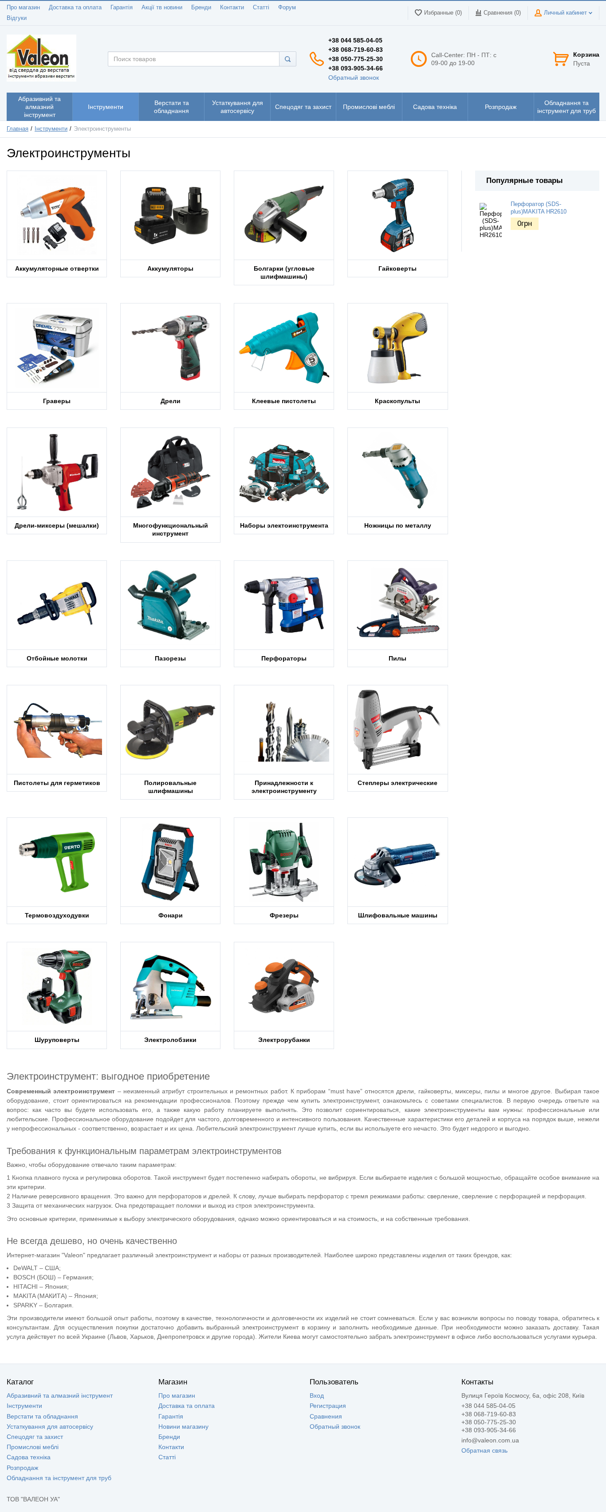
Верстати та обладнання (42, 1416)
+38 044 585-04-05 (355, 40)
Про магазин (23, 7)
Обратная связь (484, 1450)
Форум (287, 7)
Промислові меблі (33, 1446)
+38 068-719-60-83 (355, 49)
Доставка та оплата (75, 7)
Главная (17, 129)
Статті (261, 7)
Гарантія (121, 7)
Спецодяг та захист (35, 1436)
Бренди (201, 7)
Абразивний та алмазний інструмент (60, 1395)
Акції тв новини (162, 7)
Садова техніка (29, 1457)
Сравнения (326, 1416)
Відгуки (17, 18)
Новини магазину (183, 1426)
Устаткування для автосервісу (50, 1426)
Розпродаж (22, 1467)
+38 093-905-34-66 (355, 68)
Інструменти (51, 129)
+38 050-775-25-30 (355, 58)
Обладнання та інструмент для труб (59, 1477)
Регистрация (328, 1405)
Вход (317, 1395)
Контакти (232, 7)
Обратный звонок (353, 77)
